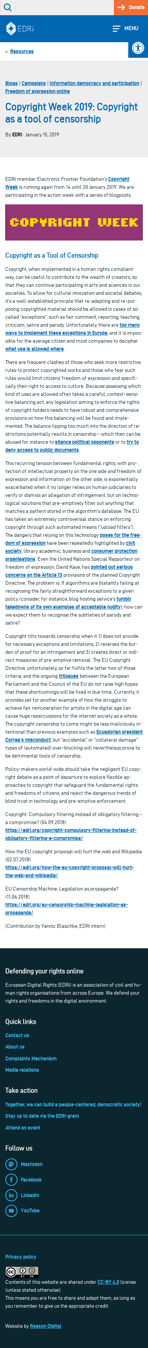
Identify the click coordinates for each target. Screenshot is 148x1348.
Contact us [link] (17, 1035)
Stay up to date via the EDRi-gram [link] (42, 1116)
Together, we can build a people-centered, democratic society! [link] (73, 1104)
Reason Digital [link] (45, 1326)
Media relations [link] (22, 1070)
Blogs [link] (11, 83)
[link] (138, 48)
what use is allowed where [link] (34, 349)
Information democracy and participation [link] (94, 83)
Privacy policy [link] (20, 1257)
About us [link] (15, 1047)
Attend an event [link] (22, 1128)
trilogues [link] (69, 676)
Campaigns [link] (34, 83)
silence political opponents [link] (84, 442)
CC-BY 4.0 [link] (108, 1282)
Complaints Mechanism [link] (31, 1058)
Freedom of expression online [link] (37, 91)
